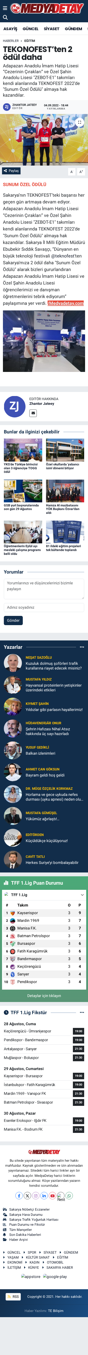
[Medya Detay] (46, 8)
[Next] (61, 1195)
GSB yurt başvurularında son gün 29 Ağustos (21, 507)
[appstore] (31, 1277)
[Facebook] (19, 1195)
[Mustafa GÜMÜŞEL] (13, 815)
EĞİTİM (29, 41)
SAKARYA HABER (59, 1268)
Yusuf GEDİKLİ (37, 747)
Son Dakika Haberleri (25, 1235)
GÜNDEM (73, 29)
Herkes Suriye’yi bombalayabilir (52, 862)
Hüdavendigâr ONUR (43, 723)
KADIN (34, 1262)
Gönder (13, 620)
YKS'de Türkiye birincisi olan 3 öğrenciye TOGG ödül (21, 468)
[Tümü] (82, 647)
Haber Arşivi (18, 1240)
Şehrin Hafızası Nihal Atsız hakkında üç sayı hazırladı (48, 731)
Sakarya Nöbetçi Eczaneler (29, 1209)
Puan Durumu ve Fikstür (27, 1225)
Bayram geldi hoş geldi (45, 775)
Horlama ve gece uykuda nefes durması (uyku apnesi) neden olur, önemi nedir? (54, 797)
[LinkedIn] (44, 1195)
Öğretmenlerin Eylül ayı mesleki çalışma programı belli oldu (22, 550)
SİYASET (52, 29)
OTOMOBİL (55, 1262)
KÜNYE (33, 1268)
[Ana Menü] (5, 8)
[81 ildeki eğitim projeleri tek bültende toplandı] (65, 531)
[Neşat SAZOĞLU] (13, 662)
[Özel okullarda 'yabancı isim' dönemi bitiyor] (65, 449)
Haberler (11, 41)
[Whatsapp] (69, 1195)
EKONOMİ (14, 1262)
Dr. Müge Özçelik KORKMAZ (49, 789)
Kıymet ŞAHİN (37, 704)
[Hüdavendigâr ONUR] (13, 728)
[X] (27, 1195)
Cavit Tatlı (35, 857)
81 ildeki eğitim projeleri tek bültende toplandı (63, 548)
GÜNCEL (30, 29)
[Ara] (5, 17)
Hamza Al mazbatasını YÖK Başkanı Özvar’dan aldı (62, 509)
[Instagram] (35, 1195)
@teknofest (62, 256)
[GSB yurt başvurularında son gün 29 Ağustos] (23, 490)
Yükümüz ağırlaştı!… (42, 819)
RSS (15, 1297)
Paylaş (14, 171)
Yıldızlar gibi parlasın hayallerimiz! (54, 709)
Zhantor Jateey (41, 403)
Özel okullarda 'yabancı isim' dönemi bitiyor (62, 466)
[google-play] (55, 1277)
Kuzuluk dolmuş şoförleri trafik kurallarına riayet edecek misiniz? (54, 665)
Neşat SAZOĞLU (39, 658)
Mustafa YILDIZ (39, 679)
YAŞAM (13, 1257)
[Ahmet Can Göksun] (13, 772)
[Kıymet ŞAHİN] (13, 706)
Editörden (35, 835)
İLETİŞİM (14, 1268)
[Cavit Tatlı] (13, 859)
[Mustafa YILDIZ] (13, 684)
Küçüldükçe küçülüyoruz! (47, 840)
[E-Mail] (33, 413)
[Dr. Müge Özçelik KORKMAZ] (13, 793)
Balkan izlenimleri (40, 753)
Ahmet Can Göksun (43, 769)
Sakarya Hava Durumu (25, 1215)
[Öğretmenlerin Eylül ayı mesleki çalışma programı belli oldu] (23, 531)
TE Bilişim (55, 1311)
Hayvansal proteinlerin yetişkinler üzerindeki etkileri (54, 687)
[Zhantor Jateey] (14, 406)
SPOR (32, 1252)
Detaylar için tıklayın (44, 995)
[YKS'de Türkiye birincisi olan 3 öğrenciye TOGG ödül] (23, 449)
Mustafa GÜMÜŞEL (41, 813)
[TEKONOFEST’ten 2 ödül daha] (44, 140)
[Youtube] (52, 1195)
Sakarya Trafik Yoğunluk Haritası (33, 1220)
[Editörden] (13, 837)
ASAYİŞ (10, 29)
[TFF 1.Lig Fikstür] (82, 1012)
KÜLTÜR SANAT (38, 1257)
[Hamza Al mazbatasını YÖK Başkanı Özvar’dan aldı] (65, 490)
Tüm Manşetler (20, 1230)
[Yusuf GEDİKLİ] (13, 750)
